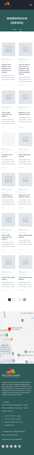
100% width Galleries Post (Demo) (7, 114)
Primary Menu (30, 5)
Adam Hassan (9, 59)
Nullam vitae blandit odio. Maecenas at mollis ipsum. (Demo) (6, 68)
